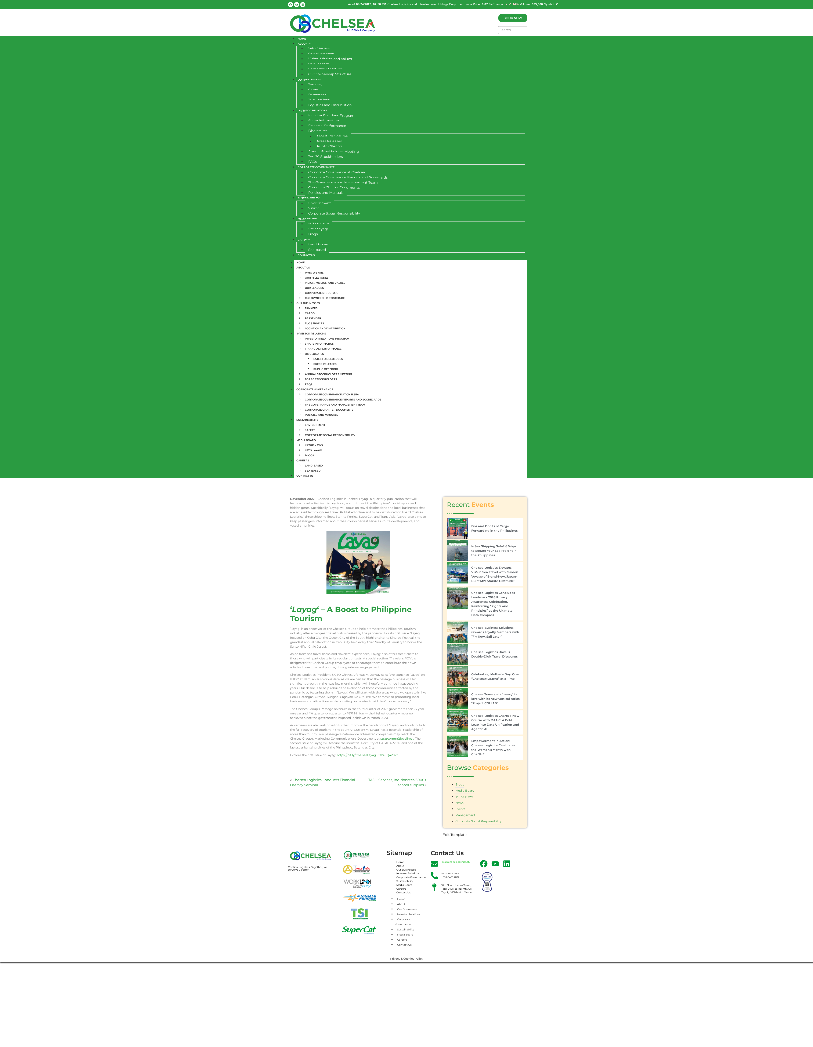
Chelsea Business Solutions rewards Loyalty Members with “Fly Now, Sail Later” (495, 632)
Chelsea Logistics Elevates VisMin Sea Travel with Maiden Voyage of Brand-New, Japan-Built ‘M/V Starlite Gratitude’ (494, 574)
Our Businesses (309, 79)
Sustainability (308, 198)
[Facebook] (290, 4)
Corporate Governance (316, 167)
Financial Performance (327, 126)
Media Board (307, 218)
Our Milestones (321, 54)
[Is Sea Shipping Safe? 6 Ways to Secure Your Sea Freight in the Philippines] (457, 550)
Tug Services (319, 100)
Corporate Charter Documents (334, 188)
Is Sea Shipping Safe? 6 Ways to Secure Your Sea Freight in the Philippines (494, 550)
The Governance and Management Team (343, 182)
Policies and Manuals (325, 193)
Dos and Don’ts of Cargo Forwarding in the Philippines (494, 528)
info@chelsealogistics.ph (455, 861)
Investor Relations (312, 110)
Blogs (313, 234)
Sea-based (317, 250)
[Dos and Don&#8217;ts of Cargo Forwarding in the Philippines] (457, 528)
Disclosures (318, 131)
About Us (304, 43)
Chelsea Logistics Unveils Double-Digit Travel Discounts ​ (494, 654)
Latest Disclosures (332, 136)
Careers (304, 239)
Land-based (318, 245)
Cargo (313, 90)
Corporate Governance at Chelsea (336, 172)
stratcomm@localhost (397, 738)
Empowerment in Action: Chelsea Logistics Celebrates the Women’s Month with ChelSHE (493, 747)
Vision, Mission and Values (330, 59)
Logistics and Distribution (330, 105)
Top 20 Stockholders (325, 157)
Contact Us (306, 255)
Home (302, 38)
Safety (313, 208)
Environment (319, 203)
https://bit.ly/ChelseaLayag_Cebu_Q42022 (367, 755)
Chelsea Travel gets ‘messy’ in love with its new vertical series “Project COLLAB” (495, 698)
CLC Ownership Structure (329, 74)
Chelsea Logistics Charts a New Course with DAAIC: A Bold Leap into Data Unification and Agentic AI (495, 722)
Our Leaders (318, 64)
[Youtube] (296, 4)
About (400, 865)
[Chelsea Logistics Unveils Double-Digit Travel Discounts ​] (457, 654)
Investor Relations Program (331, 116)
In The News (318, 224)
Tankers (315, 85)
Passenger (317, 95)
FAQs (312, 162)
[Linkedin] (302, 4)
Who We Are (319, 49)
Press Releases (329, 141)
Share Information (323, 121)
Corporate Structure (325, 69)
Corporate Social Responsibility (334, 213)
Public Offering (329, 146)
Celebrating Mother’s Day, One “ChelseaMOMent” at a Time (495, 676)
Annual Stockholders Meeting (333, 152)
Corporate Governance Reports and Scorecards (348, 177)
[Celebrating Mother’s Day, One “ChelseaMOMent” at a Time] (457, 676)
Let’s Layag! (318, 229)
